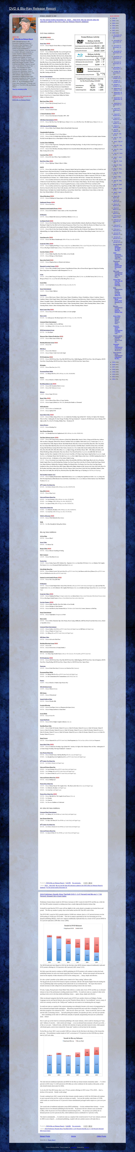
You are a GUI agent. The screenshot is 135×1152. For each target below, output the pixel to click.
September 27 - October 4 (117, 89)
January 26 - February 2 (117, 233)
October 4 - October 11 (116, 85)
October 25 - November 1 (117, 72)
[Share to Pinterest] (91, 883)
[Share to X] (88, 883)
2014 (114, 374)
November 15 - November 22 (117, 57)
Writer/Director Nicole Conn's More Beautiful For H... (117, 300)
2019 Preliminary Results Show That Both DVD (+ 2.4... (118, 255)
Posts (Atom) (51, 1140)
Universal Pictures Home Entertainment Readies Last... (118, 329)
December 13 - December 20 (117, 41)
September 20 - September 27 (117, 93)
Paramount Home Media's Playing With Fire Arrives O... (117, 264)
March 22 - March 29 (116, 201)
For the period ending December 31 (56, 887)
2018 (114, 364)
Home (73, 1136)
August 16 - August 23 (116, 118)
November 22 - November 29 (117, 52)
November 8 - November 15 (117, 62)
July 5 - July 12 (118, 141)
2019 (114, 362)
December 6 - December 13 (117, 46)
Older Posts (101, 1136)
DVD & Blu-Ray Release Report (32, 8)
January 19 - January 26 (117, 237)
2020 (114, 33)
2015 (114, 372)
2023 (114, 25)
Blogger (86, 1147)
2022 (114, 28)
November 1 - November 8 (117, 68)
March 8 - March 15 (116, 208)
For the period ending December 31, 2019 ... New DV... (117, 247)
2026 (114, 18)
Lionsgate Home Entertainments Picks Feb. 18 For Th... (118, 347)
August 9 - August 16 (116, 122)
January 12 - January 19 (117, 241)
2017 (114, 367)
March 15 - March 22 (116, 204)
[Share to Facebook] (90, 883)
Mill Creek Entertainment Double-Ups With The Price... (118, 274)
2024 (114, 23)
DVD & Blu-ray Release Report (23, 39)
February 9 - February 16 (117, 225)
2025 (114, 20)
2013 (114, 376)
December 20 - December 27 (117, 35)
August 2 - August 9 (116, 126)
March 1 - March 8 (116, 212)
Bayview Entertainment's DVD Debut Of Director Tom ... (118, 309)
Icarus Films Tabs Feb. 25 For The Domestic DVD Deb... (117, 282)
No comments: (76, 883)
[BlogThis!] (86, 883)
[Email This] (84, 883)
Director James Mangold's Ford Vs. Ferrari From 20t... (117, 338)
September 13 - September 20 (117, 98)
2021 (114, 30)
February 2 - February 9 (117, 229)
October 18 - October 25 (117, 77)
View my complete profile (19, 89)
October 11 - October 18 (117, 81)
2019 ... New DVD (50, 885)
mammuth (73, 1147)
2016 (114, 369)
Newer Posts (45, 1136)
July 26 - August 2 (116, 130)
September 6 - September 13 (117, 104)
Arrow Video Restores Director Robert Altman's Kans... (116, 319)
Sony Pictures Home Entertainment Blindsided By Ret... (118, 355)
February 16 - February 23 (117, 220)
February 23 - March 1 (117, 216)
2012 (114, 379)
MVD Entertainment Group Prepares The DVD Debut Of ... (118, 291)
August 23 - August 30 (116, 114)
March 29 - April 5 (116, 197)
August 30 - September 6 (117, 109)
